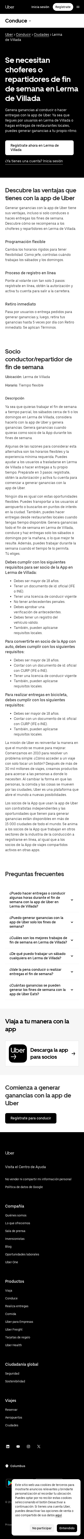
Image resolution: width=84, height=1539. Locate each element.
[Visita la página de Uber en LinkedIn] (8, 1446)
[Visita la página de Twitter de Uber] (39, 1446)
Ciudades (41, 34)
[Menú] (78, 7)
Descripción (14, 398)
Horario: (12, 385)
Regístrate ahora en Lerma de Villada (35, 147)
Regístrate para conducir (31, 1118)
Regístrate (63, 7)
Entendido (67, 1528)
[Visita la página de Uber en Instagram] (28, 1446)
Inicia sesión (40, 7)
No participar (42, 1528)
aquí (58, 1515)
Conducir (23, 34)
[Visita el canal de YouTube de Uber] (18, 1446)
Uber (9, 7)
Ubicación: (13, 377)
